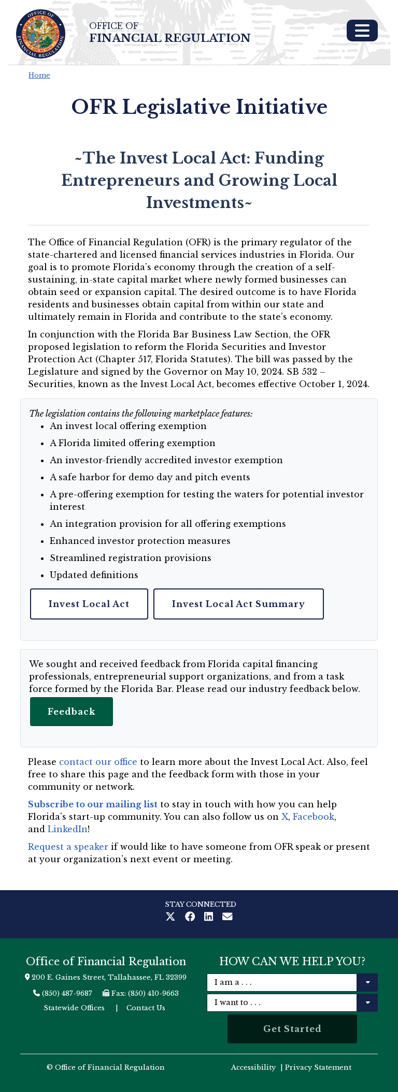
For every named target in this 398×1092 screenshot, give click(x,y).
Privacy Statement (318, 1067)
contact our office (98, 762)
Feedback (71, 711)
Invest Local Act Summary (238, 604)
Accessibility (253, 1067)
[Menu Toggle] (362, 30)
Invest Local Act (89, 604)
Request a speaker (68, 847)
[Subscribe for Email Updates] (227, 917)
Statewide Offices (74, 1008)
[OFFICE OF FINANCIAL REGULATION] (40, 33)
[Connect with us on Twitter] (172, 917)
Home (39, 75)
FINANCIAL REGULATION (170, 33)
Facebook (313, 816)
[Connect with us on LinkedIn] (210, 917)
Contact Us (145, 1008)
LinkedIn (68, 829)
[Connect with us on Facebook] (192, 917)
